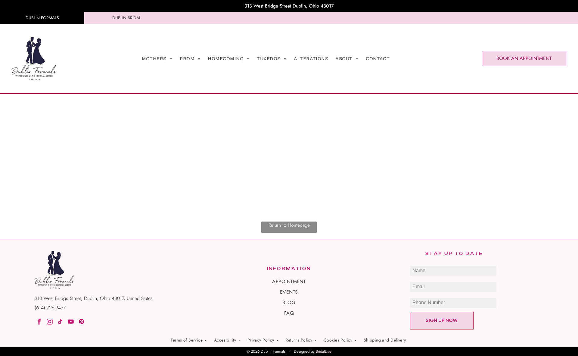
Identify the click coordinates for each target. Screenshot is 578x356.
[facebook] (39, 322)
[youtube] (70, 322)
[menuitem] (157, 58)
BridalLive (323, 351)
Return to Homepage (289, 225)
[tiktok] (60, 322)
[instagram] (49, 322)
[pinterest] (81, 322)
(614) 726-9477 (50, 307)
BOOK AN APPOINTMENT (524, 58)
